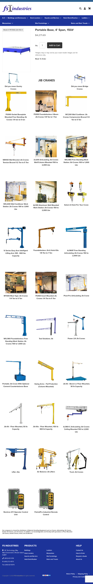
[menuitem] (18, 18)
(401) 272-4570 (9, 561)
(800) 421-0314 (9, 558)
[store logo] (17, 8)
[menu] (46, 20)
